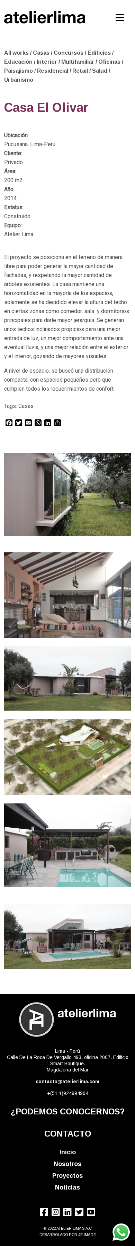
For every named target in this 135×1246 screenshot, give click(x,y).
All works (16, 53)
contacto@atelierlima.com (67, 1081)
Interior (47, 62)
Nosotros (67, 1163)
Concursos (69, 53)
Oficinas (110, 62)
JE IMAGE (87, 1234)
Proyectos (67, 1175)
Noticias (67, 1187)
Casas (42, 53)
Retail (80, 71)
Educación (19, 62)
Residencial (53, 71)
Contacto (67, 1133)
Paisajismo (19, 71)
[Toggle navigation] (120, 16)
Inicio (68, 1152)
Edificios (100, 53)
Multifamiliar (78, 62)
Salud (100, 71)
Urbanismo (18, 80)
